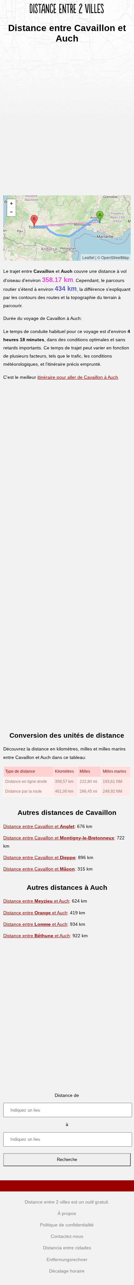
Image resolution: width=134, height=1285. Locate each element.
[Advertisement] (67, 117)
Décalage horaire (67, 1271)
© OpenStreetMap (113, 257)
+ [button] (11, 203)
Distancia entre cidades (67, 1247)
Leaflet (88, 257)
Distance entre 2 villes (47, 1202)
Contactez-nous (67, 1236)
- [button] (11, 212)
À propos (67, 1213)
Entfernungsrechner (67, 1259)
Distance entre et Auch (36, 901)
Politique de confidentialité (67, 1224)
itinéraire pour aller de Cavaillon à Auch (77, 377)
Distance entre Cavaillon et (38, 826)
